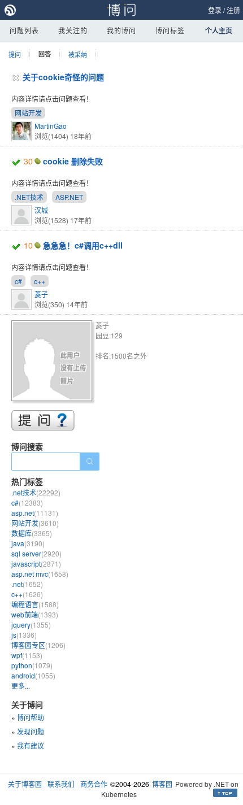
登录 (215, 10)
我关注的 (73, 30)
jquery (31, 624)
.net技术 (35, 492)
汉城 (41, 210)
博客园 (162, 784)
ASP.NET (69, 197)
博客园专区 (38, 645)
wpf (26, 655)
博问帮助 (30, 717)
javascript (36, 563)
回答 (44, 54)
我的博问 (121, 30)
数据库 (31, 533)
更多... (20, 685)
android (33, 675)
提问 (14, 54)
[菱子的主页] (53, 362)
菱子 (41, 294)
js (24, 634)
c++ (39, 281)
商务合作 (93, 784)
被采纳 (77, 54)
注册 (233, 10)
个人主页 (218, 30)
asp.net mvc (39, 573)
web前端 (34, 614)
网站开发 (28, 113)
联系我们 (61, 784)
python (32, 665)
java (28, 543)
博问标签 (170, 30)
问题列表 (24, 30)
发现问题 (30, 731)
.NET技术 (29, 197)
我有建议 (30, 745)
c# (18, 281)
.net (27, 584)
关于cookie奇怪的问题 (63, 76)
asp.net (34, 512)
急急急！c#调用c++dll (83, 245)
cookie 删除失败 (73, 161)
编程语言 (35, 604)
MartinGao (50, 125)
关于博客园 (25, 784)
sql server (36, 553)
